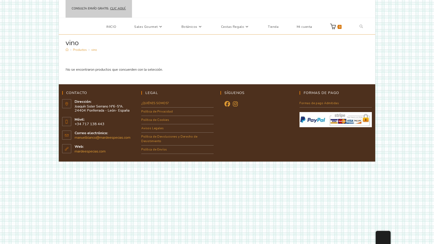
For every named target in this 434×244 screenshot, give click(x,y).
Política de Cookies (155, 120)
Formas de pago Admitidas (319, 103)
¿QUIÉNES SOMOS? (155, 103)
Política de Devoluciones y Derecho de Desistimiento (169, 139)
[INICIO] (67, 50)
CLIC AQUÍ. (118, 9)
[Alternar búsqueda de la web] (361, 26)
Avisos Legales (152, 128)
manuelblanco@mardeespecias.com (102, 137)
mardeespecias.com (90, 151)
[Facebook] (227, 104)
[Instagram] (235, 104)
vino (94, 50)
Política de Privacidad (157, 112)
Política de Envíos (154, 150)
